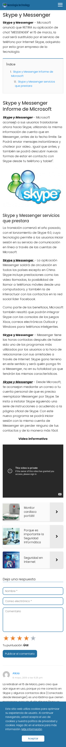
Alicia (16, 673)
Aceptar (33, 738)
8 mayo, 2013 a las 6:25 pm (28, 677)
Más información (31, 729)
